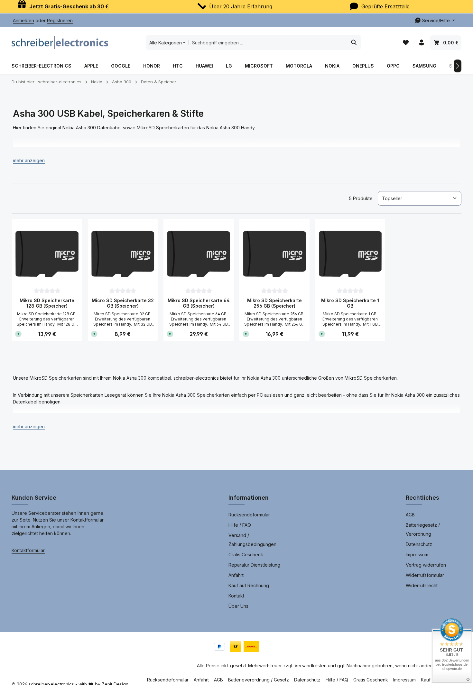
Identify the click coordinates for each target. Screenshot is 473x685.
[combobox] (267, 42)
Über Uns (238, 606)
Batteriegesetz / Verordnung (423, 529)
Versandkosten (310, 665)
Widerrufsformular (425, 575)
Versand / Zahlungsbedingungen (252, 539)
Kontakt (236, 595)
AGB (410, 514)
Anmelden (23, 20)
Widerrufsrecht (422, 585)
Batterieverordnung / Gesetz (258, 679)
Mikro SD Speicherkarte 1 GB (350, 303)
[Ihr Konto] (421, 42)
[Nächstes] (457, 66)
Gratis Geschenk (245, 554)
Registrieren (60, 20)
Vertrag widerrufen (426, 565)
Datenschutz (419, 544)
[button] (29, 160)
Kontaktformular (28, 550)
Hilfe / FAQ (239, 525)
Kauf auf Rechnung (248, 585)
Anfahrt (236, 575)
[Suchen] (354, 42)
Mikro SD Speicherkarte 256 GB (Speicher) (274, 303)
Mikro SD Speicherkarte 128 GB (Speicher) (47, 303)
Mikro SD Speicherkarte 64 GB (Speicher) (199, 303)
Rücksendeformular (249, 514)
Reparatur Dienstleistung (254, 565)
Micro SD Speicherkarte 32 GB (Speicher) (123, 303)
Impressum (417, 554)
